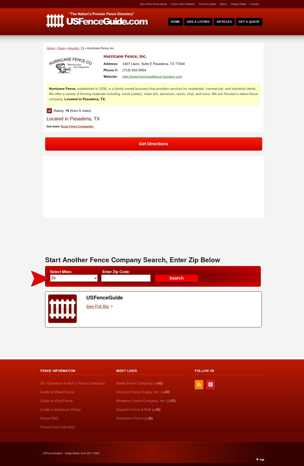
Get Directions (153, 143)
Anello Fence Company (134, 382)
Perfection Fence (129, 418)
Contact (254, 4)
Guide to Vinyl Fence (56, 400)
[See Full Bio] (112, 306)
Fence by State (207, 4)
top (262, 459)
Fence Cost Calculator (57, 426)
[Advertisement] (153, 238)
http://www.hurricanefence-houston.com (152, 76)
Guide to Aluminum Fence (60, 409)
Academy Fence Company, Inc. (141, 400)
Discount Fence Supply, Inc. (138, 391)
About (223, 4)
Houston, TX (76, 48)
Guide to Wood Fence (57, 391)
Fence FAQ (49, 418)
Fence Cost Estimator (183, 4)
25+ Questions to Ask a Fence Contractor (72, 382)
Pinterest (210, 384)
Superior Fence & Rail (133, 409)
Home (50, 48)
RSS (199, 384)
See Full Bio (97, 306)
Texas (61, 48)
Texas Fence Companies (77, 126)
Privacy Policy (238, 4)
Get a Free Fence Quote (153, 4)
